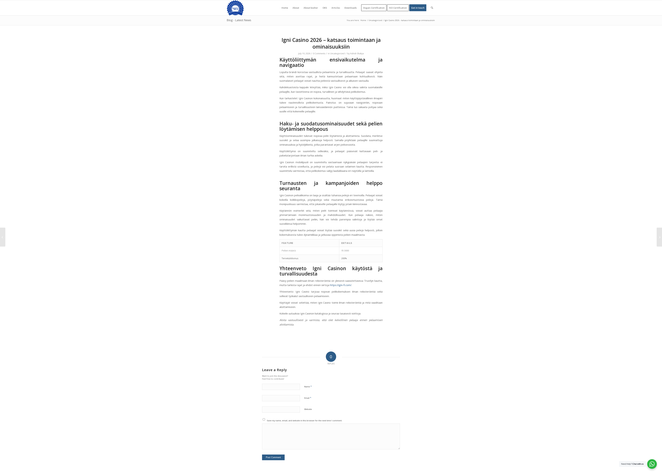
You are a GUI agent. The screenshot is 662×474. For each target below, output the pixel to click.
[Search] (432, 7)
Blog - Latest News (239, 20)
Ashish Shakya (357, 53)
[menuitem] (284, 7)
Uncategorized (337, 53)
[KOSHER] (235, 7)
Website (308, 409)
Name (308, 386)
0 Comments (319, 53)
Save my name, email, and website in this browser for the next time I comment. (304, 420)
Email (307, 397)
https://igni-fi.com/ (340, 285)
